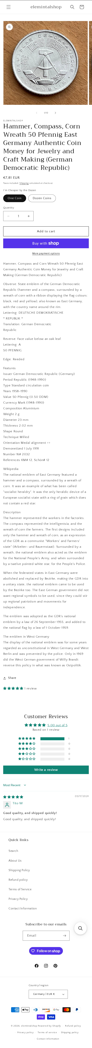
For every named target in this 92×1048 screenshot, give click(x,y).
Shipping (24, 183)
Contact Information (23, 908)
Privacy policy (25, 1032)
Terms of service (47, 1032)
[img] (13, 797)
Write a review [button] (46, 770)
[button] (8, 7)
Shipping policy (70, 1032)
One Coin (15, 198)
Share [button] (12, 678)
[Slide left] (36, 113)
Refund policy (18, 880)
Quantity (8, 207)
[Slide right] (55, 113)
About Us (15, 860)
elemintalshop (29, 1026)
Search (13, 851)
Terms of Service (20, 889)
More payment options (46, 253)
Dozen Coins (42, 198)
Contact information (48, 1039)
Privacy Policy (18, 899)
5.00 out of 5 (57, 725)
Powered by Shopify (49, 1026)
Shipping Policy (19, 870)
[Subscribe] (64, 936)
